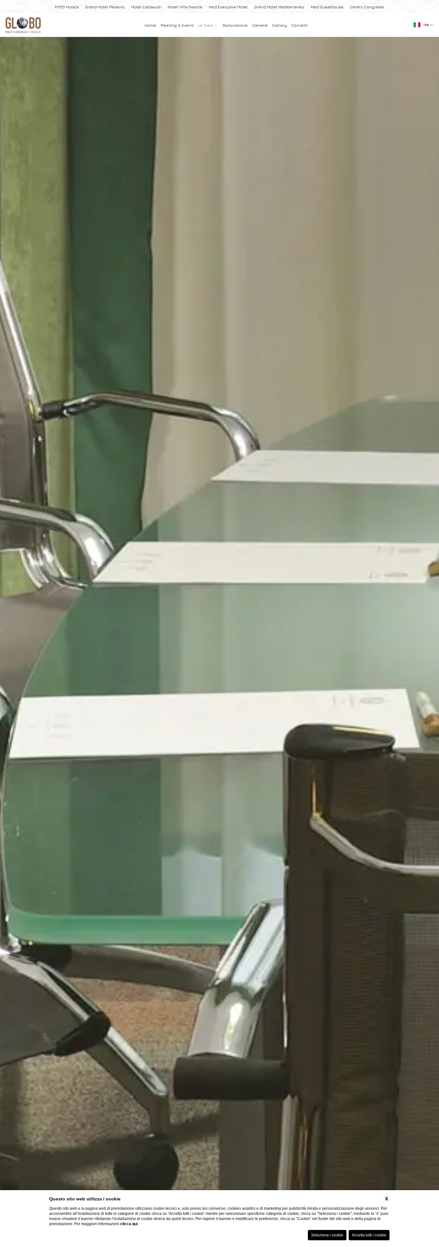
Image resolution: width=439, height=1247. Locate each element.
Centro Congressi (367, 6)
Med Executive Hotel (228, 6)
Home (150, 25)
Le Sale (206, 25)
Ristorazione (235, 25)
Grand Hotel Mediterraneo (279, 6)
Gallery (279, 25)
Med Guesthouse (327, 6)
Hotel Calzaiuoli (146, 6)
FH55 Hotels (67, 6)
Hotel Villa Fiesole (185, 6)
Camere (260, 25)
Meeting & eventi (177, 25)
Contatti (299, 25)
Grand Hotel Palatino (105, 6)
